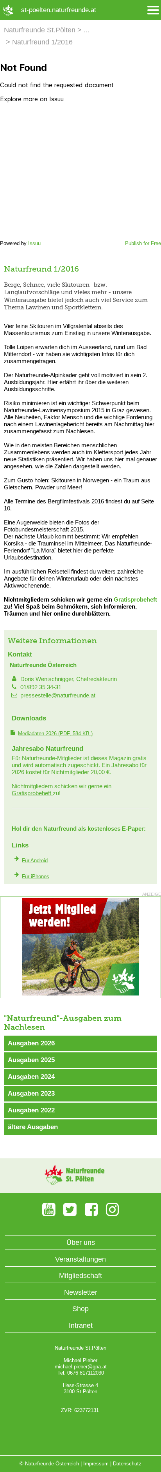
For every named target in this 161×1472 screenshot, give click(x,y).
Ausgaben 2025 (31, 1060)
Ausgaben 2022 (31, 1110)
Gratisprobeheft (135, 599)
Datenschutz (127, 1464)
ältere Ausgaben (33, 1127)
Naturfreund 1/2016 (42, 42)
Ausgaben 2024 (31, 1076)
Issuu (34, 243)
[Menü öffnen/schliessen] (153, 10)
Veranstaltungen (80, 1259)
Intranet (81, 1325)
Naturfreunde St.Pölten (39, 30)
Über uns (80, 1242)
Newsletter (80, 1292)
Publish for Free (143, 243)
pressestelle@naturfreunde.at (57, 695)
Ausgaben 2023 (31, 1093)
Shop (80, 1309)
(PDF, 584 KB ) (55, 733)
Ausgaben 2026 (31, 1043)
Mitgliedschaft (80, 1276)
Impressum (96, 1464)
